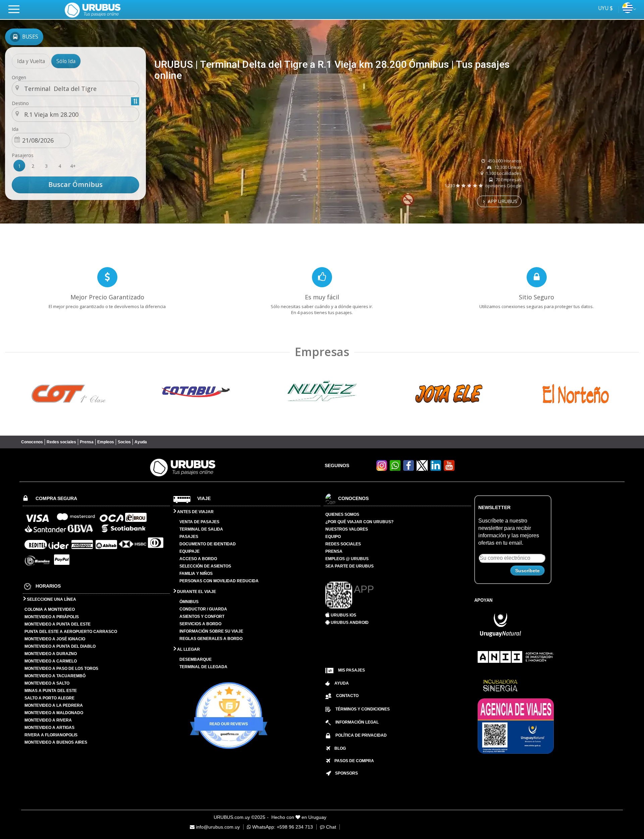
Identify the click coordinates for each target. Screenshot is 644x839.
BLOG (338, 748)
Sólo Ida (65, 61)
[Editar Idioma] (627, 11)
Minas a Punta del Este (50, 690)
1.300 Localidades (503, 173)
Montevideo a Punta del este (57, 624)
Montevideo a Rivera (48, 720)
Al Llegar (188, 649)
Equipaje (189, 551)
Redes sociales (61, 442)
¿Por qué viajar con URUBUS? (359, 522)
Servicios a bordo (200, 624)
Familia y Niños (196, 573)
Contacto (347, 695)
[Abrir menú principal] (17, 8)
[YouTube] (449, 469)
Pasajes (188, 536)
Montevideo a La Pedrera (53, 705)
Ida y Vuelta (31, 61)
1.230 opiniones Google (483, 186)
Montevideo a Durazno (50, 653)
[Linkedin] (435, 469)
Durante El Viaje (196, 591)
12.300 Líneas (507, 167)
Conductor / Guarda (203, 609)
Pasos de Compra (352, 760)
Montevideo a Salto (46, 683)
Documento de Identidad (207, 544)
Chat (330, 827)
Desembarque (195, 659)
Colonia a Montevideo (49, 609)
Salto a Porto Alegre (49, 698)
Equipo (333, 536)
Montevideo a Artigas (49, 727)
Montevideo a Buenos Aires (55, 742)
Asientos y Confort (201, 616)
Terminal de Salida (201, 529)
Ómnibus (189, 601)
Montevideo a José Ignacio (54, 639)
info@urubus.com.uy (217, 827)
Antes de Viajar (195, 511)
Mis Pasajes (351, 670)
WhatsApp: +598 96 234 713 (282, 827)
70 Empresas (508, 180)
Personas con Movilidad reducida (219, 581)
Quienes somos (342, 514)
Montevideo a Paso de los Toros (61, 668)
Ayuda (141, 442)
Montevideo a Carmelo (50, 661)
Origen (19, 77)
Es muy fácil (322, 297)
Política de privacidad (361, 735)
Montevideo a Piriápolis (51, 616)
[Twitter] (422, 465)
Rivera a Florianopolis (50, 735)
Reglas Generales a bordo (211, 638)
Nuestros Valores (346, 529)
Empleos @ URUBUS (347, 558)
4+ (73, 166)
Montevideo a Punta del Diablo (60, 646)
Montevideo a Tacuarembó (55, 676)
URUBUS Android (349, 622)
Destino (20, 103)
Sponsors (344, 773)
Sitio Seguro (536, 297)
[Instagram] (381, 469)
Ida (15, 129)
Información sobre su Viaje (211, 631)
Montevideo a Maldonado (53, 712)
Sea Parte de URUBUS (349, 566)
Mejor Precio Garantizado (107, 297)
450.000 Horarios (504, 161)
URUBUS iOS (343, 615)
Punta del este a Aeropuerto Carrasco (70, 631)
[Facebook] (408, 469)
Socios (124, 442)
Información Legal (357, 722)
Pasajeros (23, 155)
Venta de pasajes (199, 522)
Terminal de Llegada (203, 666)
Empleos (105, 442)
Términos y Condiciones (362, 709)
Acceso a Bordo (198, 558)
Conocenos (32, 442)
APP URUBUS (501, 201)
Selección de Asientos (205, 566)
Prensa (87, 442)
